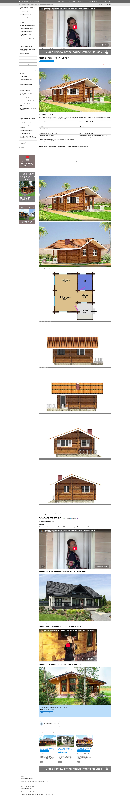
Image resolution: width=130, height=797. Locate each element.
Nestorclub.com (36, 791)
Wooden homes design (26, 133)
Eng (106, 1)
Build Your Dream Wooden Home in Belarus (27, 21)
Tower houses (23, 17)
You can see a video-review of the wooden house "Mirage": (61, 626)
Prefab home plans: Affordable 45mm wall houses (27, 39)
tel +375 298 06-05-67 (48, 709)
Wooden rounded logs (25, 79)
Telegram (37, 4)
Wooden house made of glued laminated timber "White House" (63, 571)
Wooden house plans (25, 31)
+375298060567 (23, 4)
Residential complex (25, 14)
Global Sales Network (93, 1)
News (69, 1)
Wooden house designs (26, 28)
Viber (33, 4)
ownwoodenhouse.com (26, 788)
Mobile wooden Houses (26, 67)
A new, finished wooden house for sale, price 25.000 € (28, 89)
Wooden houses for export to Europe (27, 35)
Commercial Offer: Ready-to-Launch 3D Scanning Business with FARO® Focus (28, 138)
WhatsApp (30, 4)
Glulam (22, 73)
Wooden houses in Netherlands (28, 43)
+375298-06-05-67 (50, 517)
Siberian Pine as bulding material (25, 104)
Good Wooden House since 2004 (30, 1)
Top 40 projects (49, 4)
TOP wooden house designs (27, 25)
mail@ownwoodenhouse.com (46, 521)
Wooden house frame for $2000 (26, 85)
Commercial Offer (24, 97)
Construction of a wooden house (26, 94)
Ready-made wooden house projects (26, 126)
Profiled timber (24, 76)
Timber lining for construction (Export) (27, 142)
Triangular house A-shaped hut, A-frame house (27, 49)
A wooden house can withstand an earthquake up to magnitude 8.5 (27, 118)
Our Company (61, 1)
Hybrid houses (24, 11)
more (41, 762)
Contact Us (80, 1)
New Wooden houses (25, 122)
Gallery (73, 1)
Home (40, 48)
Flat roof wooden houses (26, 61)
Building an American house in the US (28, 8)
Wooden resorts (24, 64)
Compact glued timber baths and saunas (28, 109)
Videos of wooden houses (26, 130)
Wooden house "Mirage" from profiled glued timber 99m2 (61, 664)
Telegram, (73, 518)
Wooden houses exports (26, 58)
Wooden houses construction (27, 70)
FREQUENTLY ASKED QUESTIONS (24, 54)
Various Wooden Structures (27, 100)
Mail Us (42, 4)
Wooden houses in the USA (27, 46)
